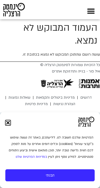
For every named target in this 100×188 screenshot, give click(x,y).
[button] (8, 122)
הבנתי (50, 175)
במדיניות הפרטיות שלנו (31, 157)
